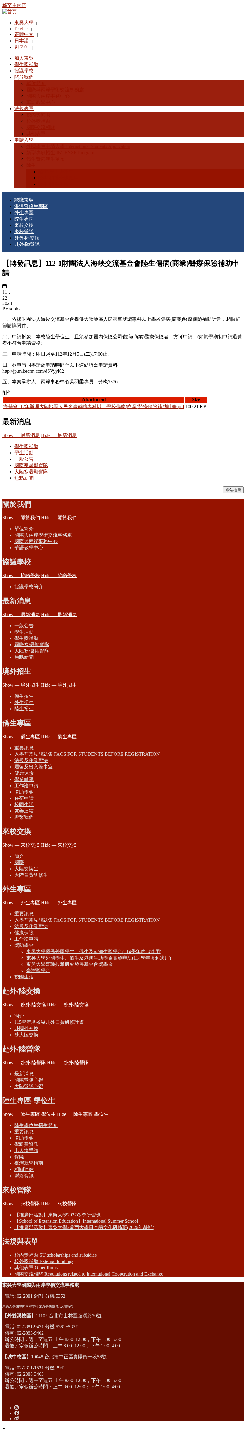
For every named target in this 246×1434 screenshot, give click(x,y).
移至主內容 (14, 5)
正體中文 (24, 34)
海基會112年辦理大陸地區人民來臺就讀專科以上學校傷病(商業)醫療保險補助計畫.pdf (93, 406)
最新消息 (24, 1073)
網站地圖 (233, 489)
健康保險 (24, 773)
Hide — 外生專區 (59, 902)
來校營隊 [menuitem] (24, 231)
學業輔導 (24, 779)
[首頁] (9, 11)
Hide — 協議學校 (59, 575)
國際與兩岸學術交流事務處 (43, 535)
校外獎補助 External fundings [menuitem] (43, 1261)
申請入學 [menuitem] (24, 140)
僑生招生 (24, 696)
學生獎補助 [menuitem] (26, 64)
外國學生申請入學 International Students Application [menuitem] (78, 146)
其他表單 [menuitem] (36, 133)
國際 (19, 862)
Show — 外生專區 (21, 902)
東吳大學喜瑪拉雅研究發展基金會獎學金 (69, 964)
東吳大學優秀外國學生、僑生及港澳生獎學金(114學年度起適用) (93, 951)
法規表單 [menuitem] (24, 108)
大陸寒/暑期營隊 (31, 650)
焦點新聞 (24, 478)
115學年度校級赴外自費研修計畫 (49, 1022)
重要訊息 (24, 747)
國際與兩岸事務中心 (36, 541)
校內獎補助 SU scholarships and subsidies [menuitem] (55, 1255)
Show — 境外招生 (21, 685)
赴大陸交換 (26, 1034)
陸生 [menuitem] (31, 165)
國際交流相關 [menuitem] (40, 127)
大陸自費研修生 (31, 875)
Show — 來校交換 (21, 845)
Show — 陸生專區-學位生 (29, 1114)
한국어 (21, 47)
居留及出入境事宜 (33, 766)
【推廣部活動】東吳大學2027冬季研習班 (57, 1214)
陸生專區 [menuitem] (24, 218)
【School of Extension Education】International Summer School (76, 1221)
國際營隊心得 (28, 1080)
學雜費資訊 (26, 1144)
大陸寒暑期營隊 (31, 471)
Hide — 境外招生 (59, 685)
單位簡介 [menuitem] (36, 83)
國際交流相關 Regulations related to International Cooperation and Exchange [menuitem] (88, 1273)
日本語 (21, 40)
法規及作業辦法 (31, 760)
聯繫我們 (24, 817)
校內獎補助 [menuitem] (38, 114)
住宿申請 (24, 798)
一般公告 (24, 459)
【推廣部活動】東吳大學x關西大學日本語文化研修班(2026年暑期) (84, 1227)
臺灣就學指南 (28, 1163)
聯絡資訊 (24, 1175)
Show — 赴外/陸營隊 (24, 1062)
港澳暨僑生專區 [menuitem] (31, 206)
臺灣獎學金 (38, 970)
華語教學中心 (28, 547)
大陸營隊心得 (28, 1086)
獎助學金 (24, 791)
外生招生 (24, 702)
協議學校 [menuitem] (24, 70)
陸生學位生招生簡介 (36, 1125)
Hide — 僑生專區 (59, 736)
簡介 (19, 856)
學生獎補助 (26, 446)
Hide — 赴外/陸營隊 (68, 1062)
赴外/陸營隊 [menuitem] (27, 244)
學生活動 (24, 452)
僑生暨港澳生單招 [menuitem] (45, 158)
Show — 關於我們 (21, 517)
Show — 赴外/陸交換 (24, 1004)
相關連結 (24, 1169)
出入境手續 (26, 1150)
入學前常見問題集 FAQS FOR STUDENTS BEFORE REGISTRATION (87, 754)
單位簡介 (24, 528)
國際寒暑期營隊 (31, 465)
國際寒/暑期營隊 (31, 644)
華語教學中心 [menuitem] (40, 102)
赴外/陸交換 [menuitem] (27, 237)
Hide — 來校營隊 (59, 1203)
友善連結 (24, 810)
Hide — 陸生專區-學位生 (83, 1114)
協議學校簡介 (28, 586)
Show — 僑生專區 (21, 736)
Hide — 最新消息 (59, 435)
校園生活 (24, 804)
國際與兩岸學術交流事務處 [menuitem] (55, 89)
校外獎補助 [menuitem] (38, 121)
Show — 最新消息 (21, 435)
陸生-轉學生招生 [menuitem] (56, 184)
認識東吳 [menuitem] (24, 200)
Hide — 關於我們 (59, 517)
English (21, 28)
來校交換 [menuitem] (24, 225)
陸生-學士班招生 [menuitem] (56, 171)
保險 (19, 1156)
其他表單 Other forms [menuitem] (36, 1267)
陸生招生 (24, 708)
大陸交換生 (26, 868)
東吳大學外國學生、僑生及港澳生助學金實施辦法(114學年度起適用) (98, 957)
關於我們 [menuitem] (24, 77)
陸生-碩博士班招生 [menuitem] (58, 177)
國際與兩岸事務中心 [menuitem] (48, 95)
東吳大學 (24, 22)
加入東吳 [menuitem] (24, 58)
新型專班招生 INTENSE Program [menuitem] (60, 152)
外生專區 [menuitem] (24, 212)
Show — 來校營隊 (21, 1203)
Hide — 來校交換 (59, 845)
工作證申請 (26, 785)
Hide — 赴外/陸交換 (68, 1004)
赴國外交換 (26, 1028)
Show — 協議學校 (21, 575)
